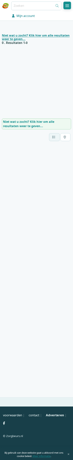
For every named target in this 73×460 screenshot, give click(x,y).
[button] (67, 5)
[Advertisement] (36, 81)
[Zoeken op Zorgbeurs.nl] (57, 6)
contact (34, 415)
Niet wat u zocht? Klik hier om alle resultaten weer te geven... (36, 37)
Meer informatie (42, 456)
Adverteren (55, 415)
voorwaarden (12, 415)
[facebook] (4, 423)
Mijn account (25, 16)
